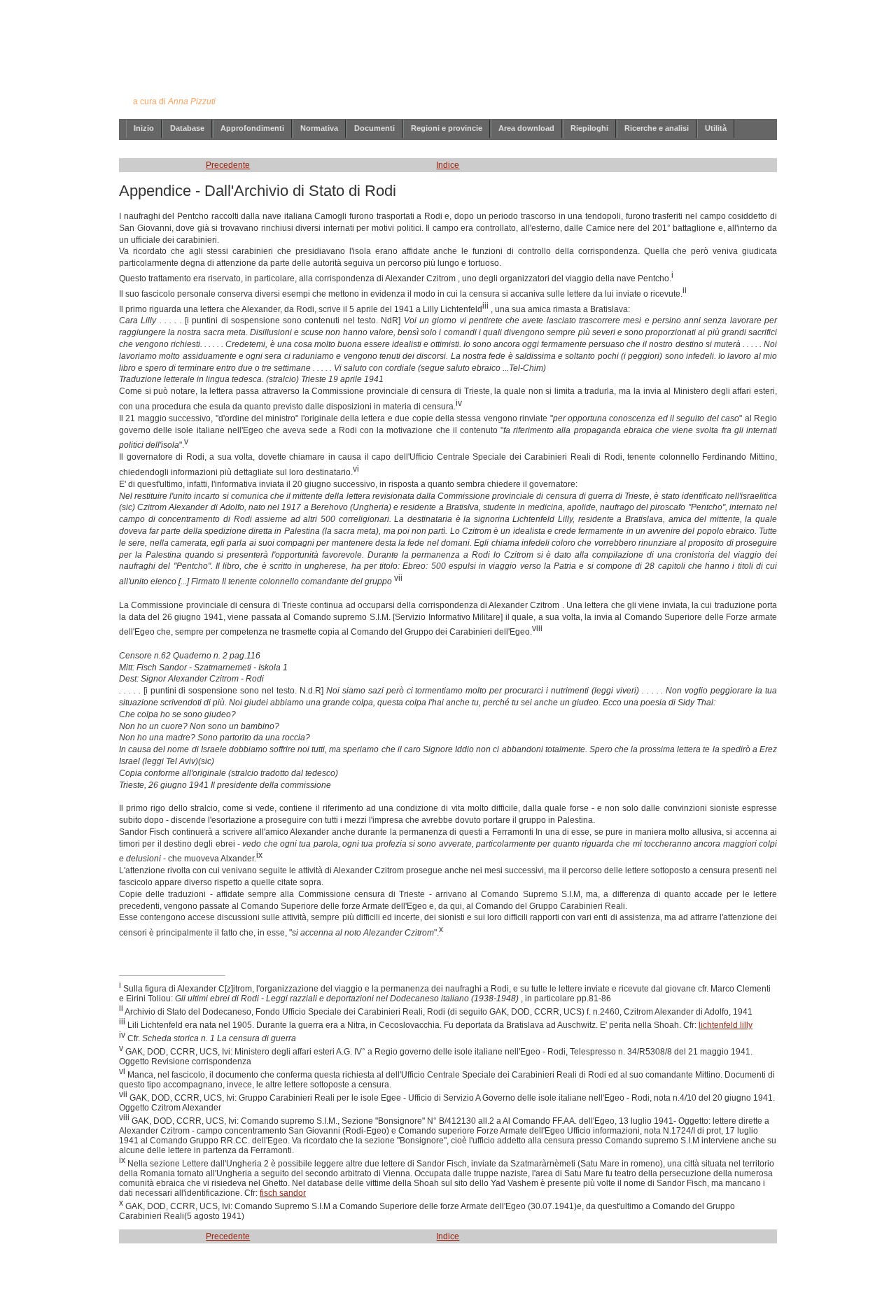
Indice (447, 165)
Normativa (319, 128)
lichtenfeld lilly (725, 1025)
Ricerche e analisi (656, 128)
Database (187, 128)
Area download (526, 128)
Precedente (228, 165)
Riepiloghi (589, 128)
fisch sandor (283, 1193)
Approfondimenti (252, 128)
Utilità (716, 128)
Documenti (374, 128)
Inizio (144, 128)
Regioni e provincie (446, 128)
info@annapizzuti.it (475, 1279)
